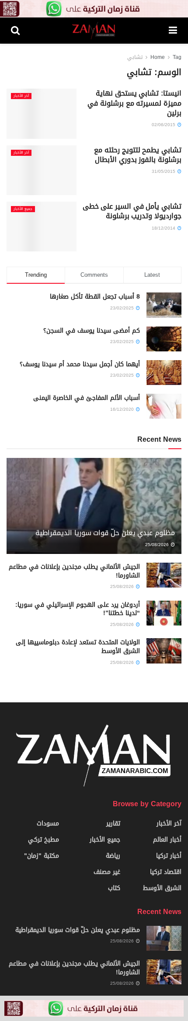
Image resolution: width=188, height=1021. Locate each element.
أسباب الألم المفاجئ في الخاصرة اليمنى (86, 398)
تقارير (113, 823)
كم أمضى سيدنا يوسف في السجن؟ (91, 331)
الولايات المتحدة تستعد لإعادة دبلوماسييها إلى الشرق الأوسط (78, 646)
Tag (177, 57)
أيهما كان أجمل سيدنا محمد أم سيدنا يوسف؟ (80, 364)
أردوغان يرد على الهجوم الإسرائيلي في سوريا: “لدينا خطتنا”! (77, 609)
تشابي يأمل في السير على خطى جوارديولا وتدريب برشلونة (132, 211)
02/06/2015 (164, 124)
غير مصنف (107, 872)
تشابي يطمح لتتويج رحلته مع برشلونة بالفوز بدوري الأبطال (137, 154)
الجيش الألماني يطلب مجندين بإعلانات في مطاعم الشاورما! (74, 571)
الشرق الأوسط (162, 888)
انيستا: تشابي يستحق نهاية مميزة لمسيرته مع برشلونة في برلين (134, 103)
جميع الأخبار (23, 209)
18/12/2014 (164, 228)
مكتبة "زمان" (41, 856)
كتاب (114, 888)
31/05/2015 (164, 171)
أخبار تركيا (168, 856)
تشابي (135, 57)
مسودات (48, 823)
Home (157, 57)
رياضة (113, 856)
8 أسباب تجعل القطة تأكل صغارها (95, 297)
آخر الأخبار (21, 96)
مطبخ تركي (43, 840)
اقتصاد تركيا (165, 872)
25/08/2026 (157, 544)
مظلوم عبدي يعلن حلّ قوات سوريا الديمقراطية (105, 533)
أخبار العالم (167, 840)
